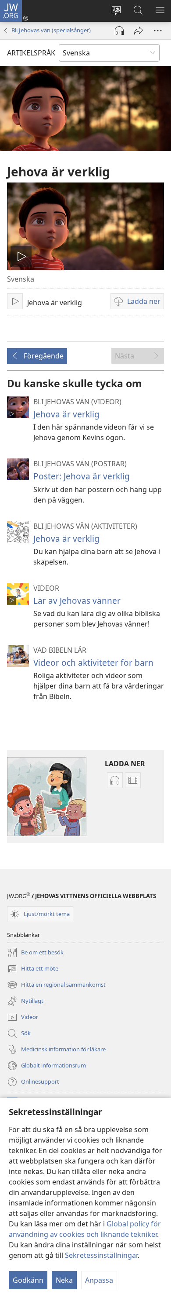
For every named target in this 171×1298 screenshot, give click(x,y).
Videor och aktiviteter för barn (93, 662)
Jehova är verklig (66, 414)
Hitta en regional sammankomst (56, 985)
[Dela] (138, 30)
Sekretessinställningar (101, 1255)
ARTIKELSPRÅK (31, 53)
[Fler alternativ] (158, 30)
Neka (64, 1280)
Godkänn (28, 1280)
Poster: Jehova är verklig (81, 476)
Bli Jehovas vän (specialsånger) (51, 30)
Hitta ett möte (32, 969)
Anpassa (99, 1280)
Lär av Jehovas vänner (77, 600)
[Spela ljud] (119, 30)
